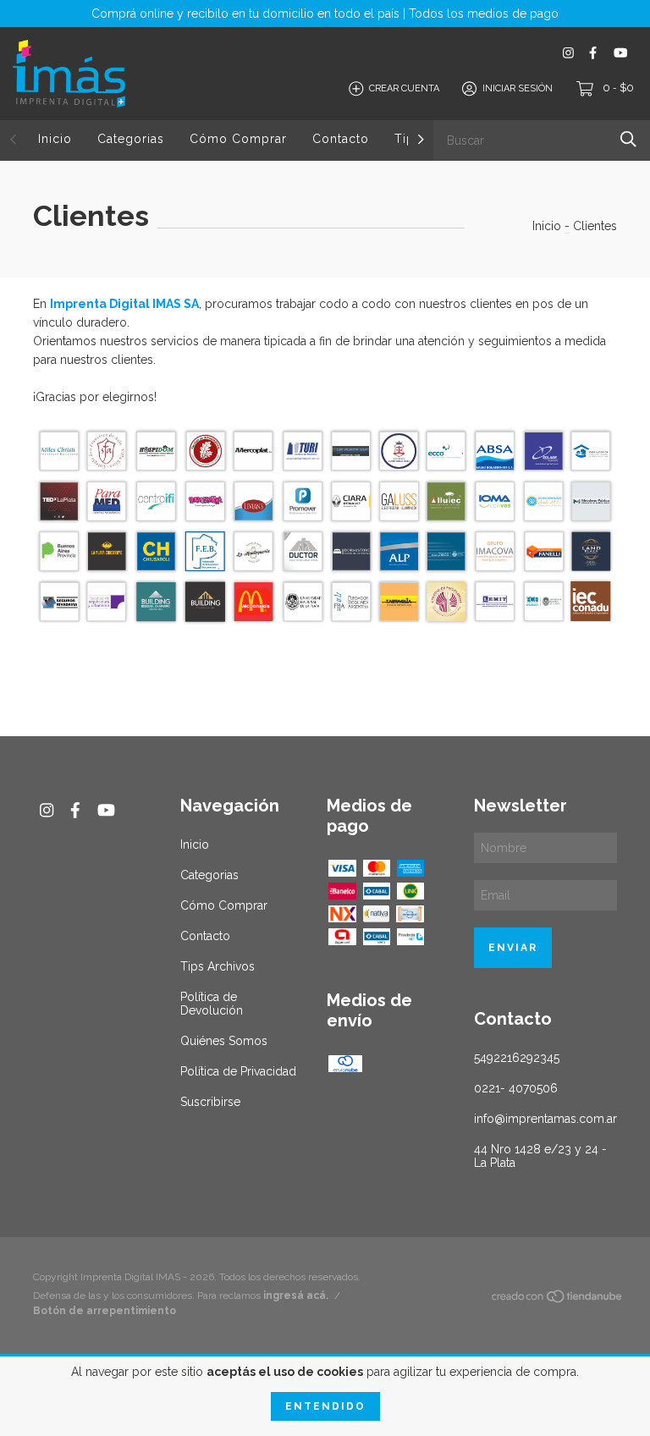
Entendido (325, 1406)
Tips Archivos (217, 966)
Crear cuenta (404, 88)
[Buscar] (628, 139)
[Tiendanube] (557, 1300)
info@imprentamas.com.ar (545, 1118)
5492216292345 (516, 1058)
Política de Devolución (211, 1003)
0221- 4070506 (516, 1088)
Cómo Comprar (238, 139)
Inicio (55, 139)
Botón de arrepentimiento (104, 1311)
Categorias (130, 139)
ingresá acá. (295, 1295)
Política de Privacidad (238, 1071)
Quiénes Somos (223, 1041)
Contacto (340, 139)
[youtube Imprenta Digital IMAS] (620, 53)
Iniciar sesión (517, 88)
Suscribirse (210, 1102)
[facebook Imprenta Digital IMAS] (592, 53)
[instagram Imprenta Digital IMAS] (568, 53)
